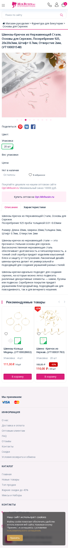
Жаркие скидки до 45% (15, 490)
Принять (15, 537)
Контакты (7, 446)
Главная (7, 474)
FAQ (4, 436)
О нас (5, 420)
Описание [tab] (11, 207)
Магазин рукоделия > (19, 23)
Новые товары (10, 479)
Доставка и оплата (13, 425)
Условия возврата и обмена (18, 457)
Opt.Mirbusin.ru (10, 188)
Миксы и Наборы (12, 495)
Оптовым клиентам (13, 430)
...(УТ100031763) (55, 352)
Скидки (6, 451)
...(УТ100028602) (22, 352)
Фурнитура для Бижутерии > (48, 23)
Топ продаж (9, 484)
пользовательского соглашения (23, 530)
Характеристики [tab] (35, 207)
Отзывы (6, 441)
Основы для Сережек (15, 26)
